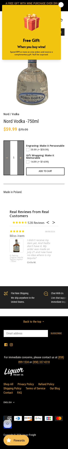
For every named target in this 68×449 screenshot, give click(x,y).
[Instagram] (11, 344)
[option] (34, 77)
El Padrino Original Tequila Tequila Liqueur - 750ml (16, 258)
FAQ (19, 392)
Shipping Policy (12, 388)
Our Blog (55, 388)
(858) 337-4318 (41, 362)
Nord (6, 114)
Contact (8, 392)
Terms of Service (35, 388)
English (7, 402)
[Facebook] (5, 344)
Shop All (8, 384)
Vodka (15, 114)
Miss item (17, 236)
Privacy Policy (26, 384)
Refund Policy (46, 384)
